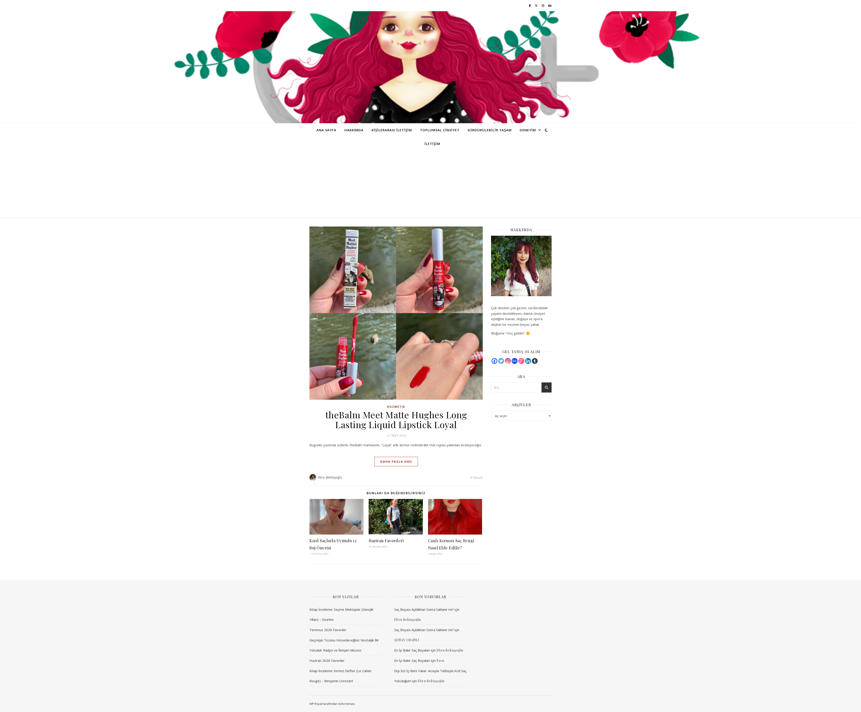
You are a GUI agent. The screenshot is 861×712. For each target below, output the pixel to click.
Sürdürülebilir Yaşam (489, 130)
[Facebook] (494, 361)
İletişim (432, 143)
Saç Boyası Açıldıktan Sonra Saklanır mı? (424, 609)
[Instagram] (508, 361)
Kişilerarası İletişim (392, 130)
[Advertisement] (430, 184)
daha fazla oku (396, 462)
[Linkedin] (528, 361)
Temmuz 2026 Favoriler (327, 630)
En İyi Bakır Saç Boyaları (412, 650)
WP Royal (315, 704)
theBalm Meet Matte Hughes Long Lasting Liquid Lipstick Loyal (396, 419)
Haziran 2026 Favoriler (327, 660)
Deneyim (528, 130)
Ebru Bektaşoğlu (330, 477)
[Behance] (514, 361)
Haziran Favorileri (386, 540)
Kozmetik (396, 407)
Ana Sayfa (326, 130)
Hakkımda (353, 130)
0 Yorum (476, 477)
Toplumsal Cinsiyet (439, 130)
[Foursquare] (521, 361)
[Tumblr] (535, 361)
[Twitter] (501, 361)
